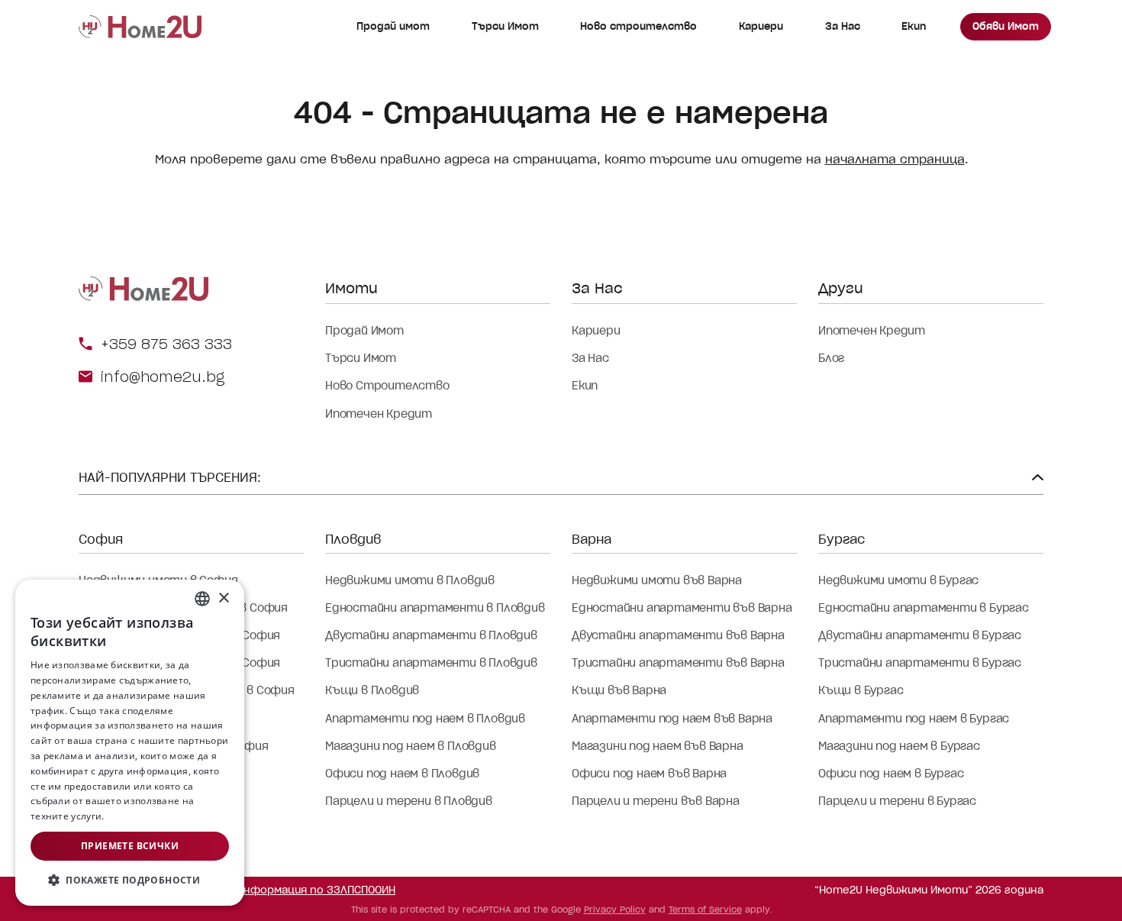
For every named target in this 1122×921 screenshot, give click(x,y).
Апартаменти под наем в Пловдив (425, 718)
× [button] (223, 598)
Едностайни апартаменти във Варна (682, 608)
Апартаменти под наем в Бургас (913, 718)
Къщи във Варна (619, 690)
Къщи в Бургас (860, 690)
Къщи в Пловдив (372, 690)
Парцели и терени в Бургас (897, 801)
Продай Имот (364, 331)
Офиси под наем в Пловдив (402, 773)
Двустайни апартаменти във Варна (678, 635)
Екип (913, 26)
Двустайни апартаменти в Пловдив (431, 635)
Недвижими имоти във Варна (657, 580)
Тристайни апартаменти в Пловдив (431, 663)
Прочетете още (143, 816)
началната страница (895, 159)
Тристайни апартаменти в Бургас (919, 663)
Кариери (761, 26)
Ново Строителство (387, 386)
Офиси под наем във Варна (649, 773)
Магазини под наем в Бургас (899, 746)
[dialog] (129, 743)
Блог (831, 358)
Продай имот (393, 26)
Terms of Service (705, 909)
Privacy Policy (615, 909)
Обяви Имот (1005, 26)
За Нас (842, 26)
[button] (130, 880)
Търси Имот (505, 26)
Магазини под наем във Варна (657, 746)
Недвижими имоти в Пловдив (410, 580)
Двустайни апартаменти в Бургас (919, 635)
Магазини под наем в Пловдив (410, 746)
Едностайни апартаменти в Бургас (923, 608)
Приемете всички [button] (130, 845)
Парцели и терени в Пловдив (408, 801)
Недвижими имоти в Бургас (898, 580)
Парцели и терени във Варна (656, 801)
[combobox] (202, 598)
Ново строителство (638, 26)
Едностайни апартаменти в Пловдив (435, 608)
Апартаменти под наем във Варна (672, 718)
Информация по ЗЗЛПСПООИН (316, 890)
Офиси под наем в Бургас (890, 773)
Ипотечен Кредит (378, 414)
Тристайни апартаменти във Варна (678, 663)
